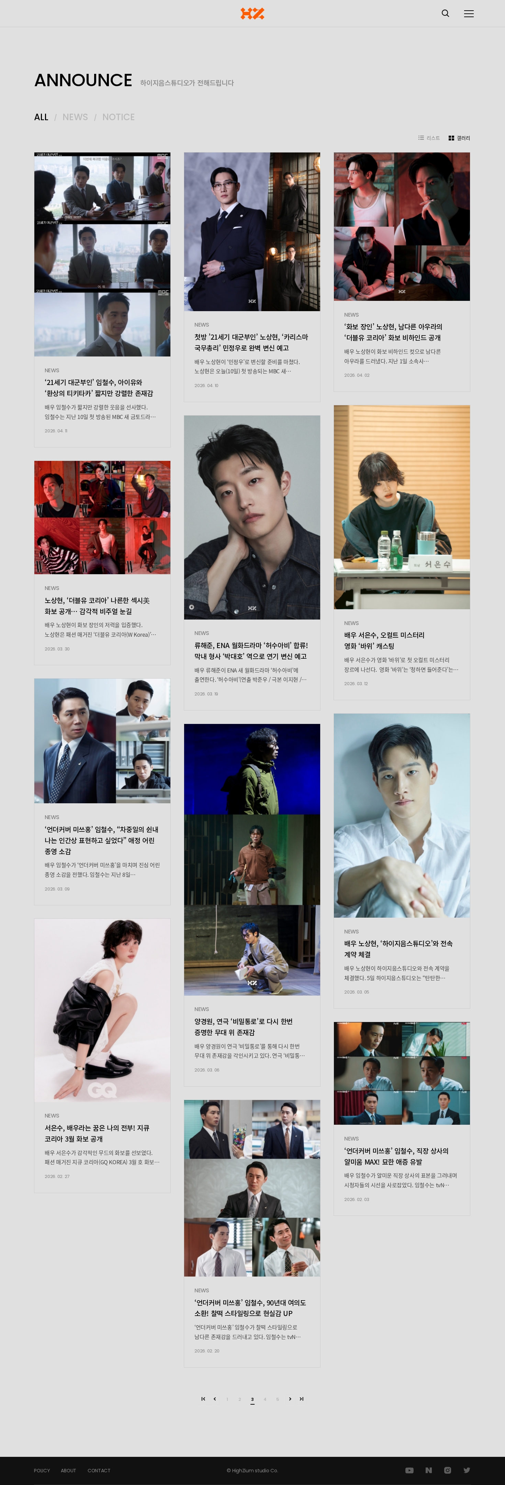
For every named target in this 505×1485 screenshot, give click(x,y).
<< (204, 1399)
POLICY (41, 1470)
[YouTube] (409, 1470)
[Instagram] (448, 1470)
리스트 (433, 137)
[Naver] (429, 1470)
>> (302, 1399)
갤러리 (463, 137)
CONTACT (99, 1470)
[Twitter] (467, 1470)
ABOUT (68, 1470)
